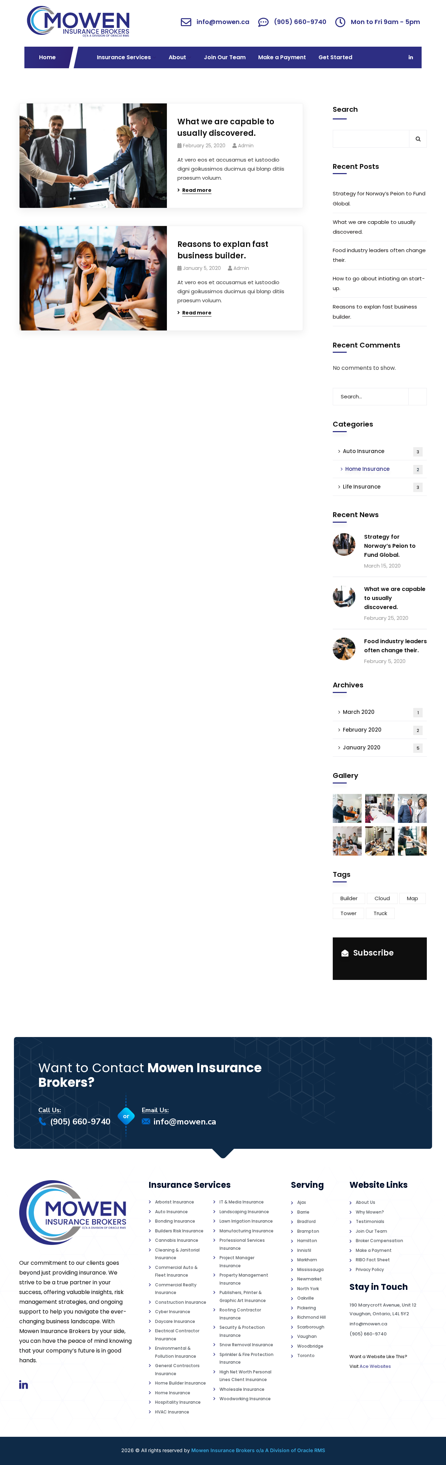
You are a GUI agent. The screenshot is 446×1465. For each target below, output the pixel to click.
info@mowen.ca (185, 1121)
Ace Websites (375, 1366)
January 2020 (381, 747)
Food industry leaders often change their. (379, 255)
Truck (380, 913)
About (177, 57)
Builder (348, 898)
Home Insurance (382, 469)
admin (246, 145)
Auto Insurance (381, 451)
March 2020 (381, 712)
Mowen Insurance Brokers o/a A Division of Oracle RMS (258, 1450)
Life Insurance (381, 486)
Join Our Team (225, 57)
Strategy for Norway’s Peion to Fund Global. (379, 198)
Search (345, 109)
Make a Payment (282, 57)
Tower (348, 913)
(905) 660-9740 (80, 1121)
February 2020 (381, 729)
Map (412, 898)
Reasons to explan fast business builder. (222, 250)
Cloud (382, 898)
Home (47, 57)
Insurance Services (124, 57)
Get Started (335, 57)
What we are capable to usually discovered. (225, 127)
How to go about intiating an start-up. (379, 283)
